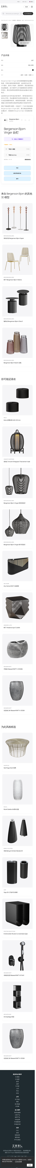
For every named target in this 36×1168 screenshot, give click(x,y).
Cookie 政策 (18, 1161)
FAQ (17, 1130)
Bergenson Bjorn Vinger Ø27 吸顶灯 (14, 544)
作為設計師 (17, 1124)
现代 (29, 65)
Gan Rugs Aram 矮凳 (10, 768)
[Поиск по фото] (21, 13)
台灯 (32, 60)
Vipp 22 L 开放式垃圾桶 (10, 892)
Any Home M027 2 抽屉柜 (11, 586)
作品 (17, 1091)
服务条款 (17, 1137)
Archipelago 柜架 (9, 1017)
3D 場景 (17, 1079)
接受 (29, 1165)
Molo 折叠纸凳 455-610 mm (12, 420)
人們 (17, 1088)
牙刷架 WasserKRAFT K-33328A (13, 669)
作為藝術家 (17, 1122)
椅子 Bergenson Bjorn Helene (13, 280)
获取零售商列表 (17, 173)
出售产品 (17, 1115)
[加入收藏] (25, 120)
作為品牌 (17, 1119)
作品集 (17, 1106)
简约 (32, 65)
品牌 (17, 1084)
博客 (17, 1102)
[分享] (29, 120)
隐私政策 (17, 1135)
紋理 (17, 1081)
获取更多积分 (28, 159)
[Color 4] (33, 70)
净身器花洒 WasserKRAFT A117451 (14, 975)
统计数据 (17, 1104)
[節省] (21, 120)
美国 (32, 1)
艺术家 (17, 1086)
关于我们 (17, 1099)
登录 (26, 7)
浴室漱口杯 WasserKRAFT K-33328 (14, 710)
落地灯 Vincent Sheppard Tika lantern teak (17, 461)
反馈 (17, 1133)
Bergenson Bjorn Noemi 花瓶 (12, 363)
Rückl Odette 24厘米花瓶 (11, 809)
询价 (17, 168)
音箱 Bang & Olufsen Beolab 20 (13, 851)
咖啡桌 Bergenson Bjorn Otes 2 (13, 321)
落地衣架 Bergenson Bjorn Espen (14, 238)
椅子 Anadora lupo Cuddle (12, 627)
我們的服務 (17, 1112)
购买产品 (17, 1117)
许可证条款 (17, 1140)
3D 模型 (17, 1077)
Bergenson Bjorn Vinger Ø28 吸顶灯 (15, 503)
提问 (17, 178)
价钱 (17, 1093)
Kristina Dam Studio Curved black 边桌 (16, 934)
